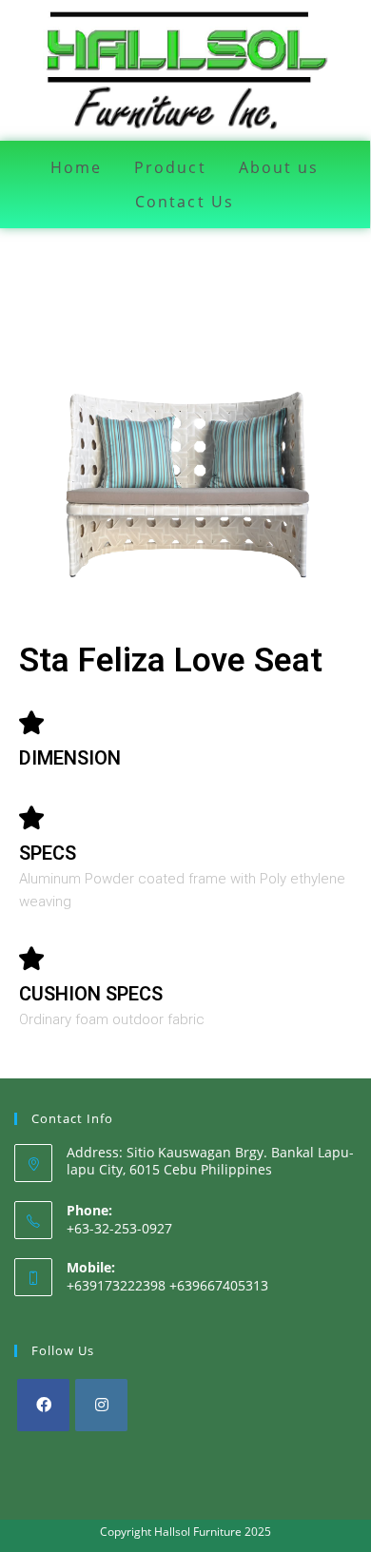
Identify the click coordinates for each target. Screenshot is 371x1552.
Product (170, 167)
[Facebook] (43, 1405)
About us (279, 167)
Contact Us (184, 201)
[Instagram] (101, 1405)
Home (76, 167)
